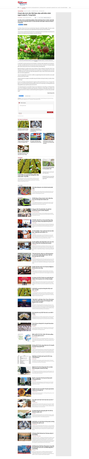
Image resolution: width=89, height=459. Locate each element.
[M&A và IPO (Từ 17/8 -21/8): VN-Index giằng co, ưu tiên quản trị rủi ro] (24, 338)
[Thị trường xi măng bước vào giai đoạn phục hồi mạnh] (24, 327)
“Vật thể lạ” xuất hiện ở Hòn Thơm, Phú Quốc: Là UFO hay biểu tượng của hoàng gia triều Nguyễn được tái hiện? (43, 301)
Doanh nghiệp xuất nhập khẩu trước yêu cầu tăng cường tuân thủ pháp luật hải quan (43, 242)
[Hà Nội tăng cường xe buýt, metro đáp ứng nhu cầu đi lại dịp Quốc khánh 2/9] (24, 202)
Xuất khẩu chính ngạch (31, 98)
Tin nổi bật (20, 157)
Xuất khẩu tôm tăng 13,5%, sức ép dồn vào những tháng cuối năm (48, 142)
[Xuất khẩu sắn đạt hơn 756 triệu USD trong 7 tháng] (23, 148)
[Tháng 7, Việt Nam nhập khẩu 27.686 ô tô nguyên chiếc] (23, 136)
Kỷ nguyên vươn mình (64, 7)
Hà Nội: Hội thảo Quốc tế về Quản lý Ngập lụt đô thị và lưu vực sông (43, 267)
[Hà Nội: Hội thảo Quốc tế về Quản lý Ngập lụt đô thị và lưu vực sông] (24, 270)
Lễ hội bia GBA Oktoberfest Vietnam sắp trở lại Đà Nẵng (42, 434)
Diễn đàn (33, 190)
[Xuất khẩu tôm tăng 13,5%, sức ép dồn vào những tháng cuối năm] (48, 136)
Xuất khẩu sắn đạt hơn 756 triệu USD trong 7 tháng (23, 154)
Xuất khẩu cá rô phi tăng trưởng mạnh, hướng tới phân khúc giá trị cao (36, 130)
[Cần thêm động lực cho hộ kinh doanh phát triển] (24, 191)
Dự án (33, 303)
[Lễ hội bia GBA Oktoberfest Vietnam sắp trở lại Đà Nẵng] (24, 437)
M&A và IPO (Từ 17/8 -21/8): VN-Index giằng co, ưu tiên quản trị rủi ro (42, 335)
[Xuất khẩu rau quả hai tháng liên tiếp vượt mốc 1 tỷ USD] (23, 124)
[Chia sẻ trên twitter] (26, 96)
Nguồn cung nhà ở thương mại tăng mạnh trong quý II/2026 (42, 378)
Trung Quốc (31, 99)
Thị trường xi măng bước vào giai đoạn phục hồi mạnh (43, 324)
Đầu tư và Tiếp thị (34, 337)
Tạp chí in (58, 7)
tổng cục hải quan (20, 99)
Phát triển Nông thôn (44, 98)
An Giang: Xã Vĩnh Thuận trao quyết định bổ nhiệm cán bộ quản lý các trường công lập (42, 278)
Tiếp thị (20, 7)
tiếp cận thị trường (50, 98)
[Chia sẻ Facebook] (20, 24)
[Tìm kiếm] (69, 7)
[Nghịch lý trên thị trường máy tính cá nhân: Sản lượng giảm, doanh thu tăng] (24, 370)
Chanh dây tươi (36, 99)
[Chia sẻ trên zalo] (27, 96)
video (56, 7)
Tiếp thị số (33, 450)
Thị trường (20, 11)
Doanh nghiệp (34, 244)
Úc (28, 99)
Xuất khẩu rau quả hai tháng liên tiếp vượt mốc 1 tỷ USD (23, 129)
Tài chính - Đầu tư (34, 391)
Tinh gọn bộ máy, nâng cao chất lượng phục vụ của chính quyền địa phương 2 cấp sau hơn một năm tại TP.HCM (42, 255)
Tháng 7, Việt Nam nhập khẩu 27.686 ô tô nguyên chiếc (23, 142)
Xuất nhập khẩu (20, 17)
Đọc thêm (20, 185)
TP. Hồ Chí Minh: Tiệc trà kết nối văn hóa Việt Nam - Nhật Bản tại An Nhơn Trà (43, 231)
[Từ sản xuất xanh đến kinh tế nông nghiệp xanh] (48, 162)
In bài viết (25, 24)
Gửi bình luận (50, 112)
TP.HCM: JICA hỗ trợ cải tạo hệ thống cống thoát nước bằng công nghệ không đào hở (42, 220)
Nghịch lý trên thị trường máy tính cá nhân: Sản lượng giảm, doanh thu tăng (42, 367)
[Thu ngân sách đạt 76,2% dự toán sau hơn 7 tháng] (24, 403)
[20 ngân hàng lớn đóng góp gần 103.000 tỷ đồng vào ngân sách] (24, 414)
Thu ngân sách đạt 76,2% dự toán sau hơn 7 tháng (42, 400)
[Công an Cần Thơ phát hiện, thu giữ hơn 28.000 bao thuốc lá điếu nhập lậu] (24, 212)
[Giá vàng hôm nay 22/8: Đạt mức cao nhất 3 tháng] (24, 316)
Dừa (39, 99)
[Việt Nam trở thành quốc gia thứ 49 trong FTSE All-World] (24, 359)
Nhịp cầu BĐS (34, 380)
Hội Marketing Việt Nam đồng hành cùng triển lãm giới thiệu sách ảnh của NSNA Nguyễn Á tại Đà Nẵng (43, 447)
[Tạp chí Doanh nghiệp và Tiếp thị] (22, 3)
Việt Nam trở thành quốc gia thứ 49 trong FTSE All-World (42, 356)
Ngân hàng (33, 413)
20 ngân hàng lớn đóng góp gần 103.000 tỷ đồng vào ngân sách (42, 411)
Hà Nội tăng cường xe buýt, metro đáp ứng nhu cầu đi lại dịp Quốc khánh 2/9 (42, 199)
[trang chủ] (18, 8)
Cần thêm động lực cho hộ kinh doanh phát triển (42, 188)
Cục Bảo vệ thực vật (24, 98)
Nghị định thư (26, 99)
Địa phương (34, 233)
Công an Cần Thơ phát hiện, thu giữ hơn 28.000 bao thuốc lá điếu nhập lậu (41, 209)
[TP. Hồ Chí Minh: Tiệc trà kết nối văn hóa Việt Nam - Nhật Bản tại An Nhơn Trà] (24, 234)
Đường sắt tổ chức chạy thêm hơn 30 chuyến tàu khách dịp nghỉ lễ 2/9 (48, 177)
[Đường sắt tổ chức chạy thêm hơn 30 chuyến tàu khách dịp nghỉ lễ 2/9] (24, 349)
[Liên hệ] (29, 96)
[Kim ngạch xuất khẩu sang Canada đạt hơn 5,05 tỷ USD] (36, 136)
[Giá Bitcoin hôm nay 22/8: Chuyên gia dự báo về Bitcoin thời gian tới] (24, 392)
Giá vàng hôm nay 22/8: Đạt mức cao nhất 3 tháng (42, 313)
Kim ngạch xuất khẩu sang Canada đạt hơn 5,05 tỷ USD (35, 142)
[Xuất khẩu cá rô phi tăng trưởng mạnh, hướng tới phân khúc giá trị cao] (36, 124)
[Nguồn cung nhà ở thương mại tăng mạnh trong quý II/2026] (24, 381)
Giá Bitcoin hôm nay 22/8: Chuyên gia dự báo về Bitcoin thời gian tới (43, 389)
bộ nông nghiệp (37, 98)
